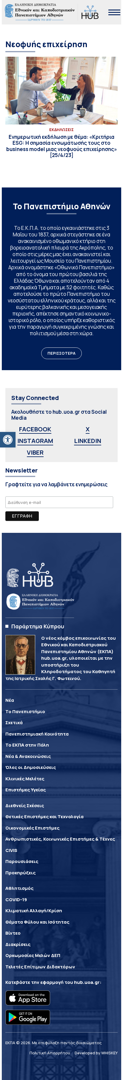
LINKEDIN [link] (87, 441)
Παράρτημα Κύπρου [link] (37, 626)
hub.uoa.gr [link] (87, 982)
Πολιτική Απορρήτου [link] (50, 1053)
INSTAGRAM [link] (35, 441)
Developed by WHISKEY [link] (96, 1053)
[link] (8, 439)
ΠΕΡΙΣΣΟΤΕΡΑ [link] (61, 353)
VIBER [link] (35, 452)
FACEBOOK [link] (35, 429)
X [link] (88, 429)
